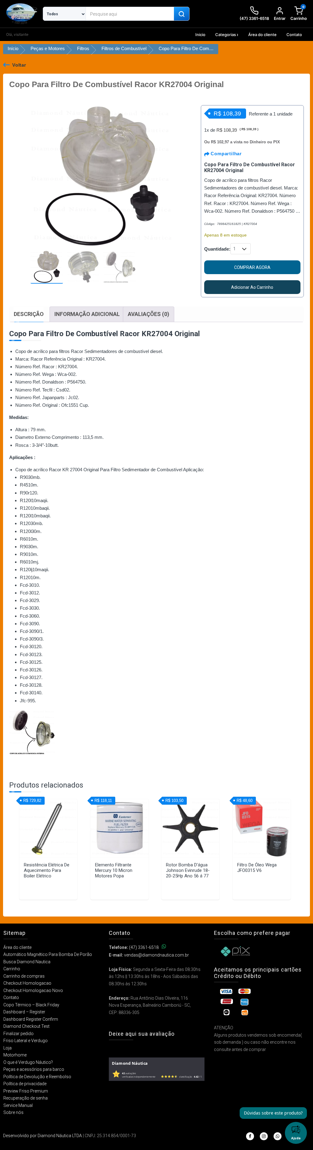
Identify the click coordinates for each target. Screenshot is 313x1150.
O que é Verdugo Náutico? (28, 1062)
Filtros (83, 48)
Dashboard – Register (24, 1011)
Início (13, 48)
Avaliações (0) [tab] (148, 314)
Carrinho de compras (24, 976)
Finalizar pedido (18, 1033)
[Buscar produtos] (181, 14)
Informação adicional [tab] (87, 314)
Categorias (225, 34)
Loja (7, 1047)
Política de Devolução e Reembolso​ (37, 1076)
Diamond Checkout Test (26, 1026)
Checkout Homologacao (27, 983)
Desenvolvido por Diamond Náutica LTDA (42, 1135)
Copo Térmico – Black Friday (31, 1004)
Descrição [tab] (29, 314)
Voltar (19, 65)
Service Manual (18, 1105)
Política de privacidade (24, 1083)
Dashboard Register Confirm (30, 1019)
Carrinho (11, 968)
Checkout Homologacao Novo (33, 990)
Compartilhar (225, 153)
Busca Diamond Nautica (26, 961)
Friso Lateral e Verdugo (25, 1040)
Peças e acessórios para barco (33, 1069)
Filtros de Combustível (123, 48)
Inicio (200, 34)
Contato (294, 34)
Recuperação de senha (25, 1098)
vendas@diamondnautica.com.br (156, 955)
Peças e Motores (48, 48)
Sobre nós (13, 1112)
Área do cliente (262, 34)
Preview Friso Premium (25, 1091)
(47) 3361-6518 (144, 947)
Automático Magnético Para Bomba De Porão (47, 954)
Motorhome (15, 1055)
